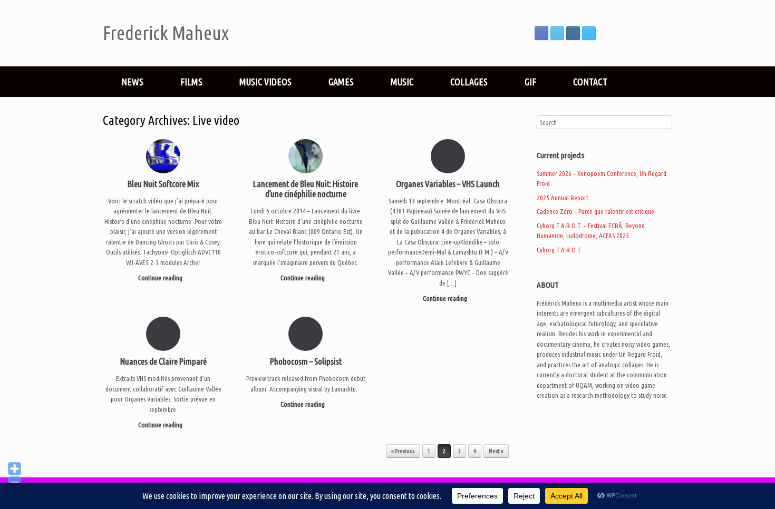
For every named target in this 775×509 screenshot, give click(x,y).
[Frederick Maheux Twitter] (557, 33)
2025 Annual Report (562, 197)
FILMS (191, 81)
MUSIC (402, 81)
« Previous (403, 451)
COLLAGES (469, 81)
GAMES (341, 81)
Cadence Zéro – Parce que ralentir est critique (595, 211)
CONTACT (590, 81)
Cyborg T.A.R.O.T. (559, 249)
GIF (530, 81)
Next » (496, 451)
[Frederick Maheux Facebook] (541, 33)
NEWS (132, 81)
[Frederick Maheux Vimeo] (589, 33)
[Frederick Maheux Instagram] (573, 33)
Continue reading (161, 277)
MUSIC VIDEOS (265, 81)
